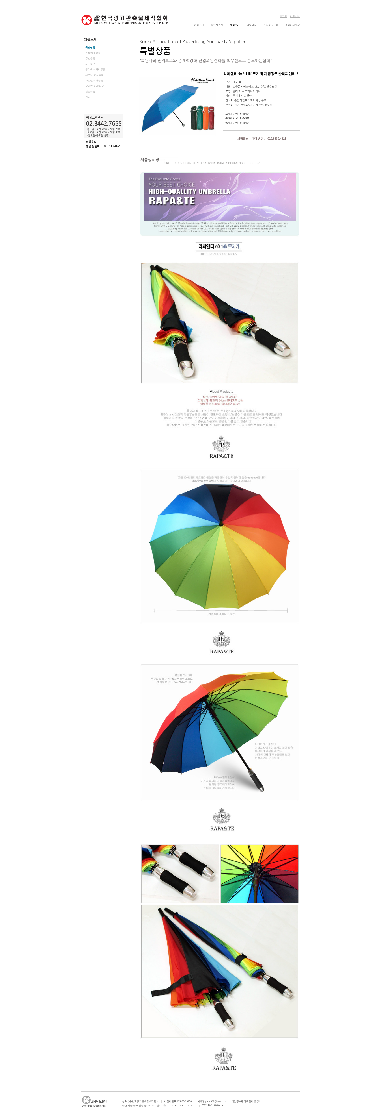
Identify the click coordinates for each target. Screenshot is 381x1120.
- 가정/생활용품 (92, 53)
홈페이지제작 (292, 25)
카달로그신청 (270, 25)
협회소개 (199, 25)
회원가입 (295, 16)
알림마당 (251, 25)
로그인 (283, 16)
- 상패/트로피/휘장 (94, 86)
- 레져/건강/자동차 (94, 75)
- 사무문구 (89, 64)
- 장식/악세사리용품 (94, 69)
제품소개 (235, 25)
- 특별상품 (89, 47)
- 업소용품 (89, 91)
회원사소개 (217, 25)
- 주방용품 (89, 58)
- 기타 (87, 97)
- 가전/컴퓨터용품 (93, 80)
